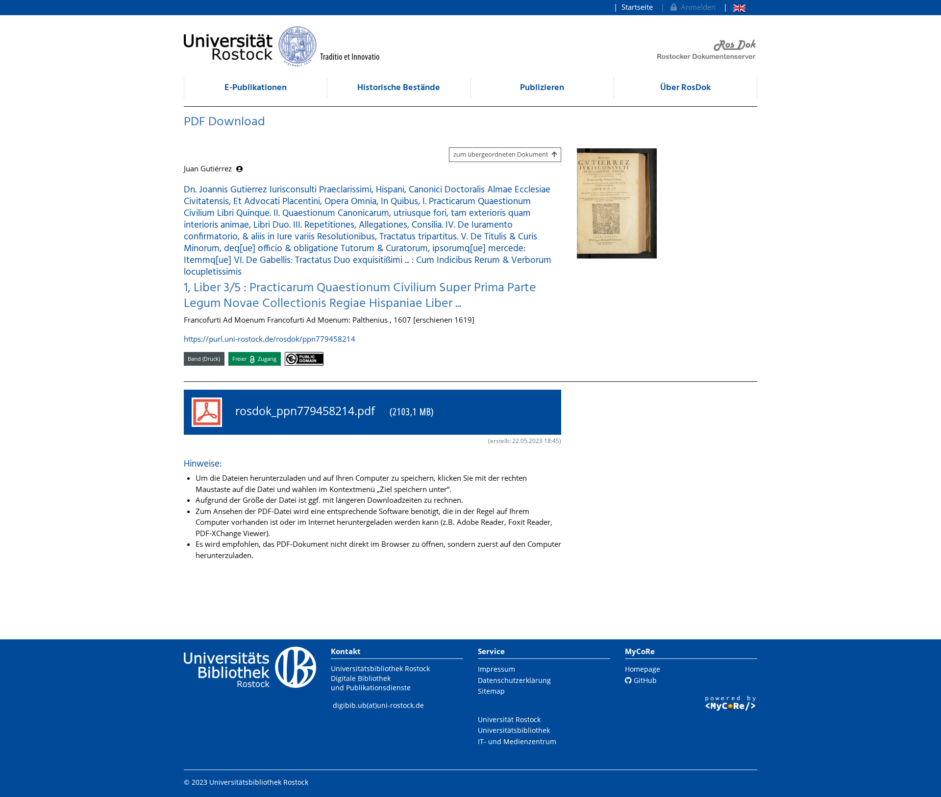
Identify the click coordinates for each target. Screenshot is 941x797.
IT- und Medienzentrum (517, 741)
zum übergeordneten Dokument (502, 154)
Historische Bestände (398, 88)
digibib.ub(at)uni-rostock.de (378, 705)
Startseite (637, 7)
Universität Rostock (509, 719)
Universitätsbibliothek (514, 730)
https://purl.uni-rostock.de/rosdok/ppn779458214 (269, 339)
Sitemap (491, 691)
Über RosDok (685, 88)
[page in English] (734, 7)
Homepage (642, 669)
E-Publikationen (255, 88)
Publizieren (542, 88)
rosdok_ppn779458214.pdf (331, 411)
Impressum (496, 669)
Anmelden (696, 7)
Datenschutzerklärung (514, 680)
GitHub (644, 680)
